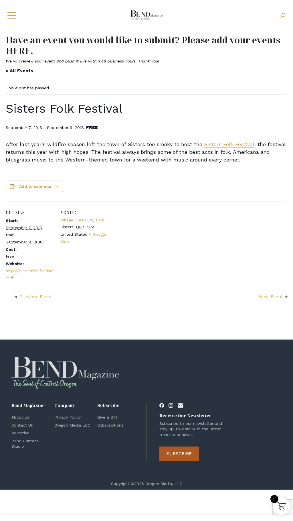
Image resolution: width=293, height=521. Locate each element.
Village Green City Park (82, 220)
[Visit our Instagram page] (171, 405)
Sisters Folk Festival (229, 144)
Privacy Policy (67, 417)
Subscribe (179, 453)
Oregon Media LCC (72, 425)
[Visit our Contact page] (180, 405)
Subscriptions (110, 425)
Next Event (271, 296)
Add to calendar (35, 186)
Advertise (20, 433)
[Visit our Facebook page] (161, 405)
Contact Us (22, 425)
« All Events (19, 70)
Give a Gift (107, 417)
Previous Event (35, 296)
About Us (20, 417)
